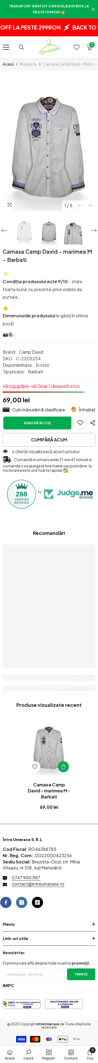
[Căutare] (21, 47)
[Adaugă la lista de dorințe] (34, 766)
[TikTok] (37, 902)
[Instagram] (21, 902)
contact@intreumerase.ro (38, 884)
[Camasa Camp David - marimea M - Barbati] (49, 745)
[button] (80, 205)
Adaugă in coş (36, 423)
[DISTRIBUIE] (91, 422)
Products (28, 64)
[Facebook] (6, 902)
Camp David (31, 352)
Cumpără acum (49, 440)
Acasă (8, 64)
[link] (80, 422)
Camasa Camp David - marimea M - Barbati (49, 791)
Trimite (81, 974)
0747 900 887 (26, 877)
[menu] (6, 47)
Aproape (93, 9)
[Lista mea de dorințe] (76, 47)
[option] (49, 142)
